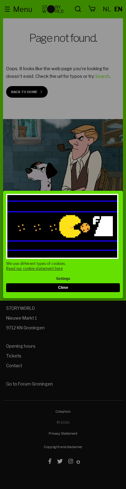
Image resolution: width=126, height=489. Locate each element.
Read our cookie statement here (34, 268)
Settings (63, 279)
